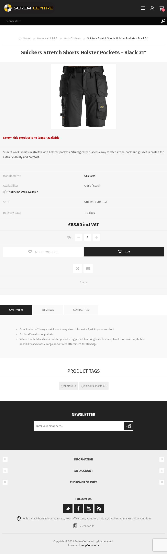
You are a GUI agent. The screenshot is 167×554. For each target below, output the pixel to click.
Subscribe (128, 426)
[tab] (16, 310)
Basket (161, 8)
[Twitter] (68, 508)
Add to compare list (77, 268)
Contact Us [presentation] (81, 310)
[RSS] (99, 508)
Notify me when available (23, 191)
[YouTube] (88, 508)
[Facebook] (78, 508)
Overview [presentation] (16, 310)
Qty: (69, 237)
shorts (68, 385)
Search (163, 21)
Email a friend (88, 268)
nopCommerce (90, 545)
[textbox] (79, 21)
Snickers (90, 176)
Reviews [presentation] (48, 310)
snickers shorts (93, 385)
